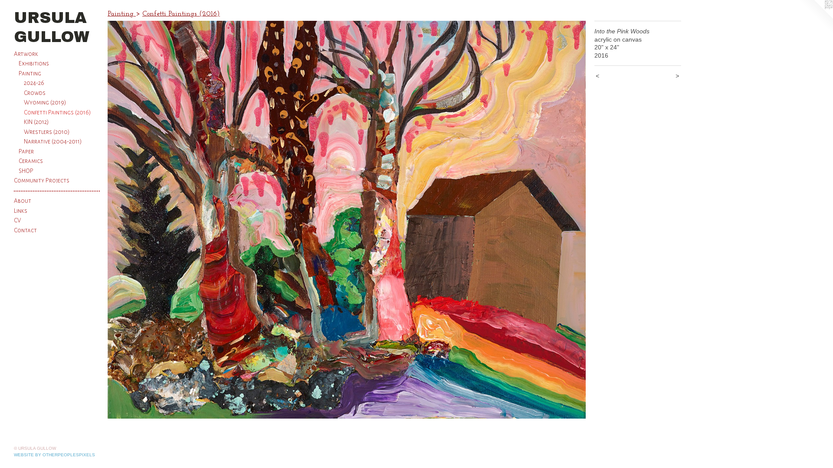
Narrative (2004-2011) (53, 141)
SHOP (26, 171)
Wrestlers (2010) (47, 132)
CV (17, 220)
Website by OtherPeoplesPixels (54, 454)
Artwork (26, 54)
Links (20, 211)
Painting (30, 73)
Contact (25, 230)
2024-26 (34, 83)
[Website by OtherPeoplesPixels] (815, 17)
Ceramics (31, 161)
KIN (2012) (36, 122)
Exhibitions (34, 63)
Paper (26, 151)
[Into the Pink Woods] (347, 220)
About (22, 201)
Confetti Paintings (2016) (57, 112)
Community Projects (41, 180)
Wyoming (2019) (45, 102)
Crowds (35, 93)
